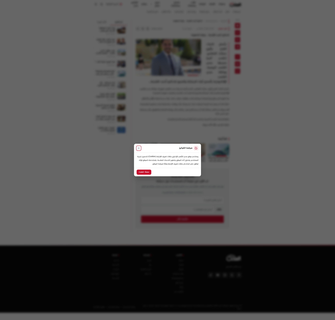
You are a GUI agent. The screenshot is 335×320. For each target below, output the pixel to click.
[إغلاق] (139, 148)
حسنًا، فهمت (144, 172)
